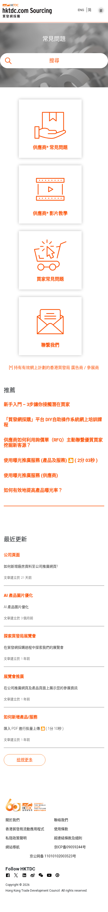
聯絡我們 (61, 820)
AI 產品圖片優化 (18, 595)
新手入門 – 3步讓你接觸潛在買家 (37, 404)
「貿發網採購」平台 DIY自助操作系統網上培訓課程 (53, 422)
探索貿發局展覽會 (20, 636)
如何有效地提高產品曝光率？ (33, 490)
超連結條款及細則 (68, 838)
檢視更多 (31, 759)
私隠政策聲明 (16, 838)
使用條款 (61, 829)
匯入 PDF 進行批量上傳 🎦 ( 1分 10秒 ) (34, 728)
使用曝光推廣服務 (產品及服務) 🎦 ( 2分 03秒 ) (51, 460)
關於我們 (13, 820)
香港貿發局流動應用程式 (25, 829)
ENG (81, 10)
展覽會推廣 (14, 676)
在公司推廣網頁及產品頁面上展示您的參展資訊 (41, 688)
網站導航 (13, 847)
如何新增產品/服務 (20, 717)
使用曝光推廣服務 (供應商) (31, 475)
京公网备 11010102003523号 (53, 856)
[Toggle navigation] (101, 9)
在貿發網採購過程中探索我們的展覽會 (34, 647)
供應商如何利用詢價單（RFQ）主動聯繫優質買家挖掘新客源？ (53, 442)
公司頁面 (12, 555)
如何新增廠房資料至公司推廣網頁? (31, 566)
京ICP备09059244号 (70, 847)
